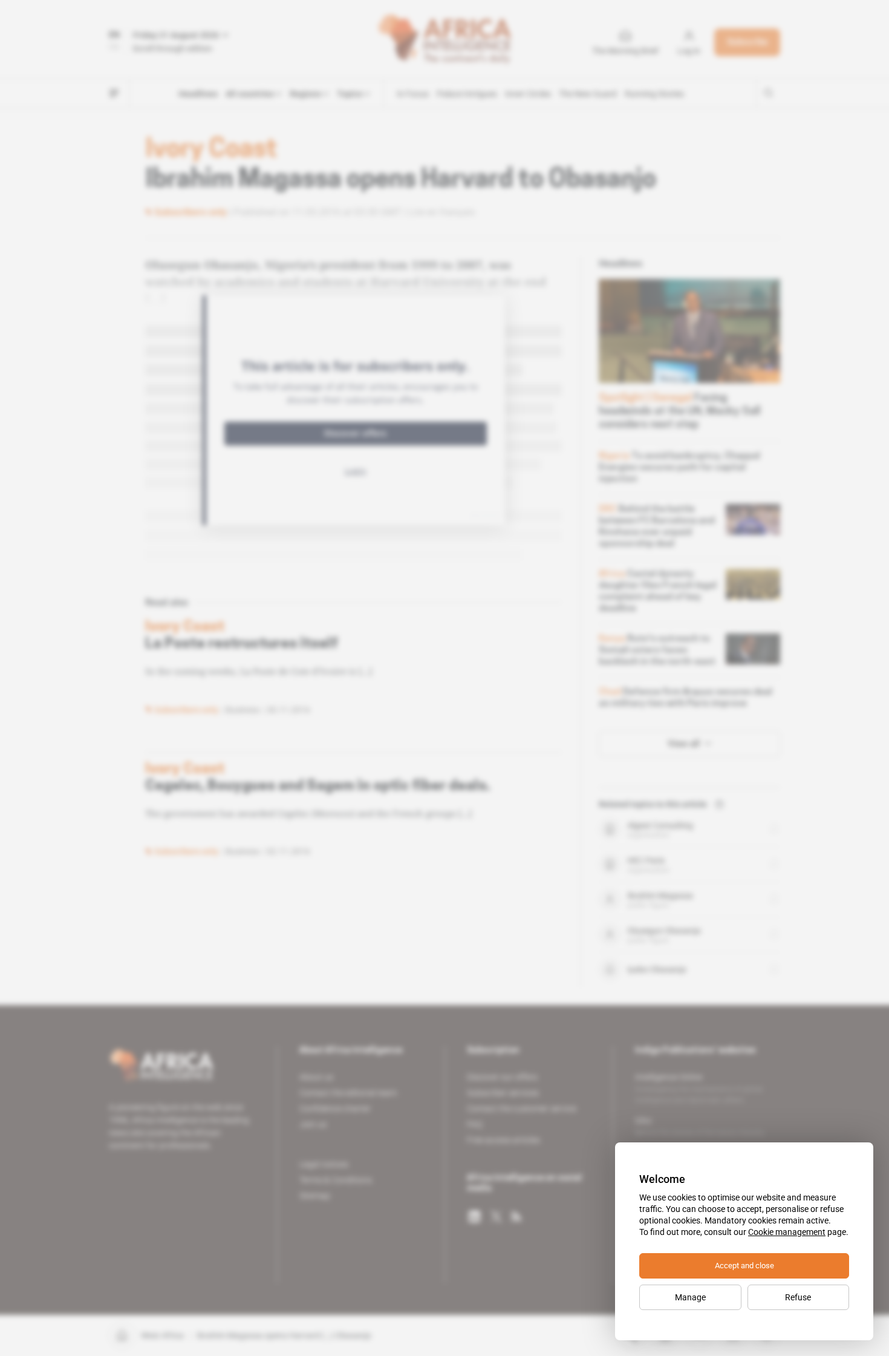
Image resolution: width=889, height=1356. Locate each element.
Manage (690, 1297)
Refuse (798, 1297)
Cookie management (787, 1232)
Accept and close (744, 1265)
